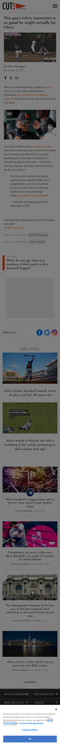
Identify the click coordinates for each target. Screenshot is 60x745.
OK (29, 739)
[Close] (56, 709)
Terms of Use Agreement (31, 723)
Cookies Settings (30, 730)
